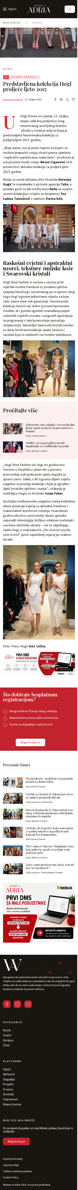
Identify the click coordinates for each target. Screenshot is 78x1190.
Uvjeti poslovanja (12, 1159)
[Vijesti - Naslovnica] (39, 9)
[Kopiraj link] (67, 99)
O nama (8, 1089)
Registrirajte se (30, 742)
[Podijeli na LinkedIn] (61, 100)
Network (9, 1074)
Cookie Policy (10, 1177)
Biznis (37, 22)
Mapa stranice (12, 1104)
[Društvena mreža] (7, 1004)
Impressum (10, 1099)
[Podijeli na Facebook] (55, 100)
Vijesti (7, 1069)
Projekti (8, 1084)
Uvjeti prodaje (11, 1165)
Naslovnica (11, 22)
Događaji (9, 1079)
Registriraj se (16, 1141)
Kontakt (8, 1094)
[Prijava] (70, 9)
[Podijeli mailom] (73, 100)
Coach (7, 1035)
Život (6, 1045)
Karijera (8, 1040)
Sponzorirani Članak (13, 99)
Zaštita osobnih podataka (17, 1171)
